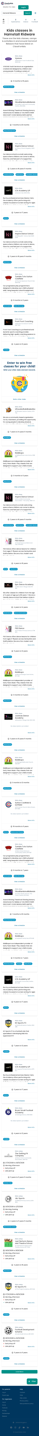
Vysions (18, 58)
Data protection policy (27, 1403)
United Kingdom (21, 1422)
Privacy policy (24, 1401)
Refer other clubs (19, 399)
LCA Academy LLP (22, 190)
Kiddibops (19, 453)
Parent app (5, 1395)
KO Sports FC (21, 1023)
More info (31, 75)
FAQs (21, 1395)
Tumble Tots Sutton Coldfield (23, 277)
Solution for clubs (9, 7)
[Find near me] (35, 13)
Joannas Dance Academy (22, 716)
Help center (23, 1398)
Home (4, 1405)
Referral (4, 1416)
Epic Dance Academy (24, 584)
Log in (23, 7)
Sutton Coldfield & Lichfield (23, 804)
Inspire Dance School (24, 146)
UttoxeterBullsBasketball (25, 409)
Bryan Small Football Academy (24, 1111)
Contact (22, 1392)
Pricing (4, 1410)
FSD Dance (19, 540)
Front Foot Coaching (24, 321)
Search (27, 13)
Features (4, 1408)
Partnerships (6, 1413)
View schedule (19, 92)
